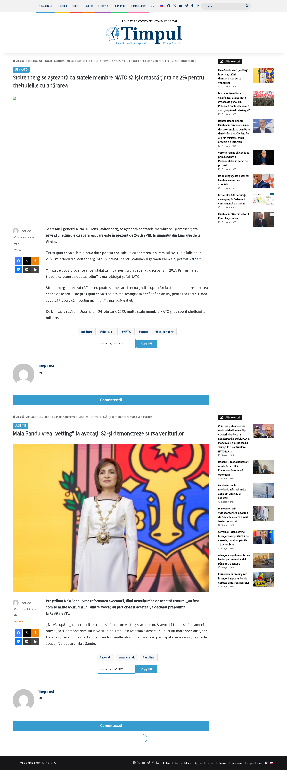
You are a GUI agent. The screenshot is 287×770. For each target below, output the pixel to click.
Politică (62, 6)
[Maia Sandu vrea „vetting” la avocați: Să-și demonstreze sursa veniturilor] (263, 75)
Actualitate (45, 6)
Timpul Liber (138, 6)
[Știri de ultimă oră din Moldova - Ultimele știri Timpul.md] (143, 32)
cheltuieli (108, 331)
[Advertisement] (246, 294)
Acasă (20, 61)
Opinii (75, 6)
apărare (87, 331)
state (144, 331)
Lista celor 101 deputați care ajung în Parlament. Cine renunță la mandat (232, 199)
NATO (127, 331)
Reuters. (195, 259)
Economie (119, 6)
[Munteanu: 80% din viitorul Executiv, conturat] (263, 219)
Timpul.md (25, 231)
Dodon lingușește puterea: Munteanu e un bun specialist (233, 180)
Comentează (111, 399)
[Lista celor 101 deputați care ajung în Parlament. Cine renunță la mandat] (263, 200)
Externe (103, 6)
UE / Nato (45, 61)
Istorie (89, 6)
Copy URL (146, 343)
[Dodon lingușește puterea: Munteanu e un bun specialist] (263, 181)
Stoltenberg (165, 331)
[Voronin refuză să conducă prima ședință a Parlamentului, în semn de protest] (263, 157)
